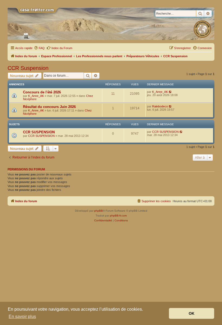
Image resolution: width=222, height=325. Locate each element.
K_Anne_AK (36, 95)
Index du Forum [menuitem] (61, 48)
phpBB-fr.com (118, 215)
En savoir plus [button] (22, 316)
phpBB (98, 210)
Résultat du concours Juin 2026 (49, 107)
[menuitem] (39, 48)
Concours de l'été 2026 (42, 92)
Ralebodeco (160, 106)
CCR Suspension (28, 68)
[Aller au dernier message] (170, 91)
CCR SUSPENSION (39, 132)
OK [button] (191, 313)
